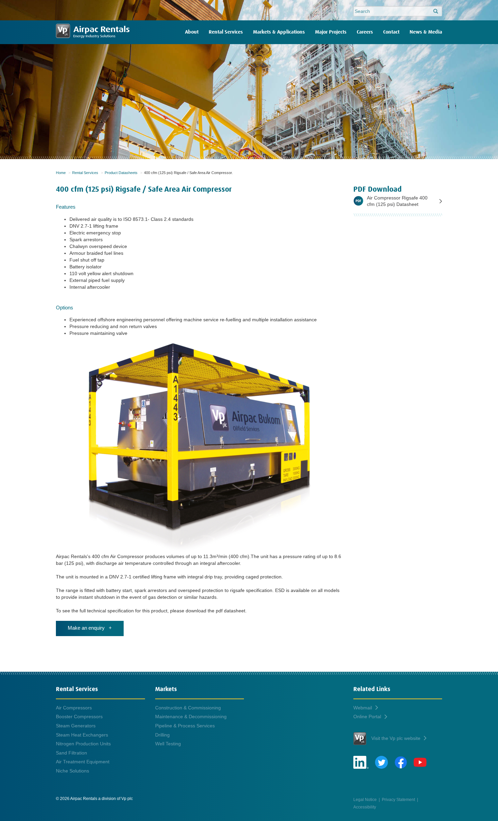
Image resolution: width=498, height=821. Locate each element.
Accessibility (364, 807)
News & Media (426, 32)
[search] (435, 11)
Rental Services (226, 32)
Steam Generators (76, 725)
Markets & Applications (279, 32)
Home (61, 173)
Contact (391, 32)
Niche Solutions (72, 771)
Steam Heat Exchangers (82, 735)
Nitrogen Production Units (83, 743)
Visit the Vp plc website (395, 738)
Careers (365, 32)
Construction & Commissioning (188, 707)
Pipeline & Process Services (185, 725)
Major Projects (331, 32)
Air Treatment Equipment (82, 761)
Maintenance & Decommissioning (191, 716)
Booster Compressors (79, 716)
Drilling (162, 735)
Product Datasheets (121, 173)
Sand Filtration (71, 753)
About (192, 32)
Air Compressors (74, 707)
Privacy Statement (398, 799)
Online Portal (367, 716)
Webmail (362, 707)
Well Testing (168, 743)
